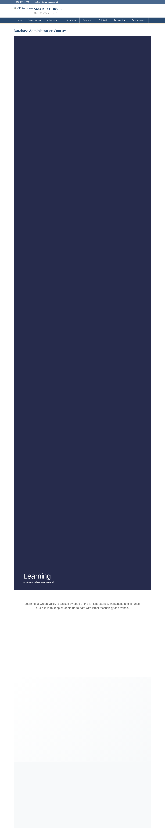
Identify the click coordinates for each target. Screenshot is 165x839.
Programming (138, 20)
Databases (87, 20)
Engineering (119, 20)
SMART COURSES (48, 9)
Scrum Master (34, 20)
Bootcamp (71, 20)
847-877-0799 (22, 2)
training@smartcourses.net (46, 2)
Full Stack (103, 20)
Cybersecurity (53, 20)
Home (19, 20)
